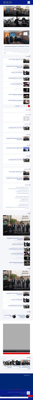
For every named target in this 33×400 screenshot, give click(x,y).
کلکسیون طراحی (21, 393)
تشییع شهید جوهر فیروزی (24, 199)
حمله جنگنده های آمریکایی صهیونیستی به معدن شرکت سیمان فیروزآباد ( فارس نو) (17, 207)
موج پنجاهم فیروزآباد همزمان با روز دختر (16, 83)
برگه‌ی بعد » (17, 106)
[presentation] (5, 312)
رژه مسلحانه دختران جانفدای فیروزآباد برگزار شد (11, 24)
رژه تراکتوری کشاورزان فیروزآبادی (23, 204)
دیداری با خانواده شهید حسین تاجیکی (15, 398)
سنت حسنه (26, 208)
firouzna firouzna (26, 289)
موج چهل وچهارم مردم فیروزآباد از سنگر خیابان (16, 94)
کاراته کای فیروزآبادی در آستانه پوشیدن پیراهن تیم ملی (14, 147)
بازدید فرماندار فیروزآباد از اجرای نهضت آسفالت (23, 13)
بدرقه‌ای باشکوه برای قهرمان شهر (23, 201)
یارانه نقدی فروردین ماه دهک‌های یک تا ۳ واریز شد (15, 100)
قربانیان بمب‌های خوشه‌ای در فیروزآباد (23, 205)
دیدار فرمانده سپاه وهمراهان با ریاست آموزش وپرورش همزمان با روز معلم (10, 13)
